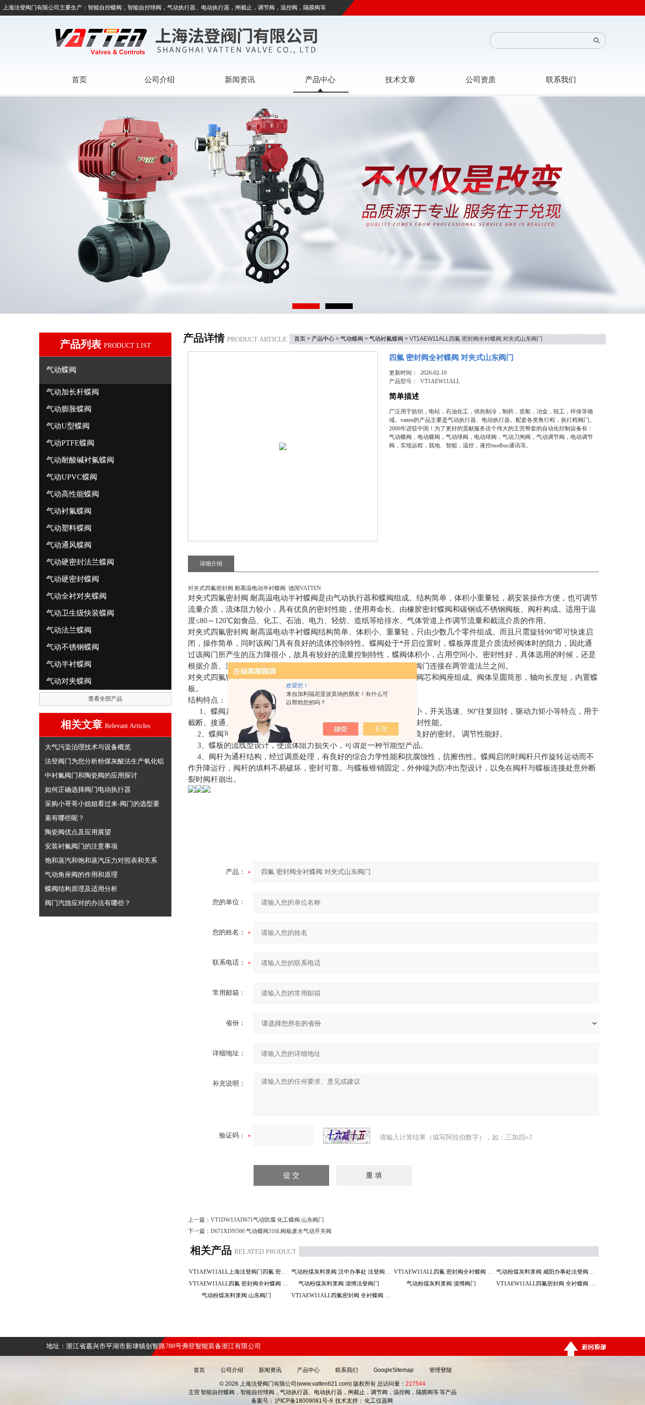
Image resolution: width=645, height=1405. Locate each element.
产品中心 (323, 338)
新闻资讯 (270, 1370)
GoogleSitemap (393, 1370)
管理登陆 (440, 1370)
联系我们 (346, 1370)
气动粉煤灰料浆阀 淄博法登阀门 (341, 1283)
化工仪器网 (379, 1400)
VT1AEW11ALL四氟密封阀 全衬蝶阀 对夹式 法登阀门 (341, 1295)
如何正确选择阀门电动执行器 (88, 789)
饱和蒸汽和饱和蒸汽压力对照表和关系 (101, 860)
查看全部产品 (105, 698)
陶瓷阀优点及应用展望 (78, 832)
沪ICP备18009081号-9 (304, 1400)
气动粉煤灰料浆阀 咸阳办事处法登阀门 (546, 1271)
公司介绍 (232, 1370)
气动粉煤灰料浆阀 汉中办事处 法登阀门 (341, 1271)
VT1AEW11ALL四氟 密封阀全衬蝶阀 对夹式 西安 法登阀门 (444, 1271)
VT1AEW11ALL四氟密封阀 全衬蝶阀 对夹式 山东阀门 (546, 1283)
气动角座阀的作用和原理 (81, 874)
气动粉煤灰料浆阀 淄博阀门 (444, 1283)
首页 (300, 338)
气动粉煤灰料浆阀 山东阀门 (239, 1295)
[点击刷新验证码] (346, 1136)
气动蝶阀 (351, 338)
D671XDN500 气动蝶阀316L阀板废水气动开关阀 (271, 1231)
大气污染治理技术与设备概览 (88, 747)
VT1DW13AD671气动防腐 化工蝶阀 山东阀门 (267, 1220)
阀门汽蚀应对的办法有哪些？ (88, 903)
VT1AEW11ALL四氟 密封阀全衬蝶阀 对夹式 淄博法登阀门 (239, 1283)
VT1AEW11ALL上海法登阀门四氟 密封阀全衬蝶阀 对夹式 (239, 1271)
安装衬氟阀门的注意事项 (81, 846)
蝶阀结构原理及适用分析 (81, 888)
